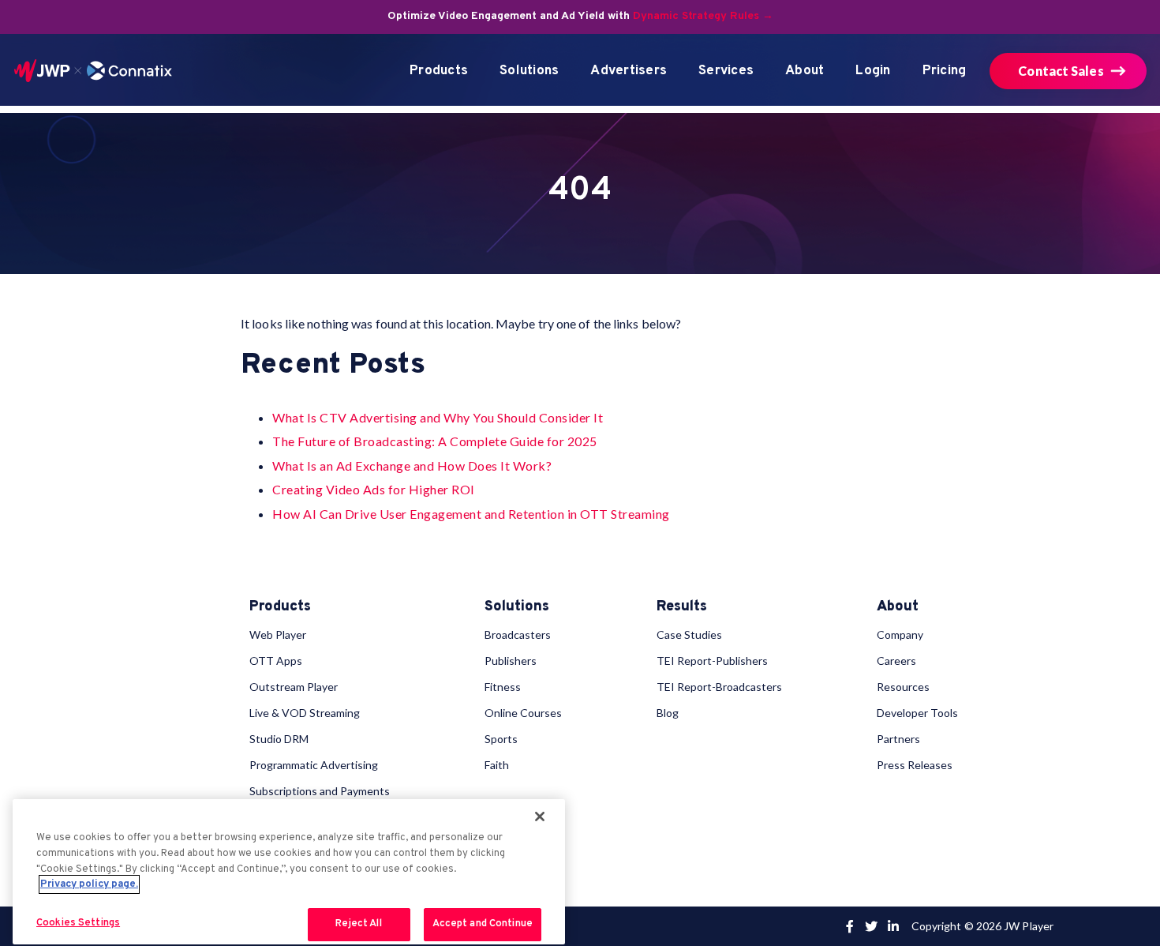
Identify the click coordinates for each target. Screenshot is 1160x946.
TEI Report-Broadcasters (719, 686)
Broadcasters (518, 634)
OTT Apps (275, 660)
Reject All (358, 924)
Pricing (944, 71)
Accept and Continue (482, 924)
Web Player (277, 634)
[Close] (539, 816)
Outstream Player (293, 686)
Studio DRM (279, 738)
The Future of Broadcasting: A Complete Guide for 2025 (434, 441)
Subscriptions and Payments (319, 791)
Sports (501, 738)
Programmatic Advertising (313, 764)
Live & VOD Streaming (304, 712)
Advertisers (628, 71)
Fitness (503, 686)
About (804, 71)
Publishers (511, 660)
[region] (289, 872)
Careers (896, 660)
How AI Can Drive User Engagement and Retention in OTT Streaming (471, 513)
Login (872, 71)
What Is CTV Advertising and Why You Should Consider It (437, 417)
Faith (497, 764)
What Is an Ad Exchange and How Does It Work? (412, 465)
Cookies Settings (78, 923)
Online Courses (523, 712)
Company (900, 634)
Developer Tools (917, 712)
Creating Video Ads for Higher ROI (373, 489)
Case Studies (689, 634)
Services (726, 71)
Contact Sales (1060, 70)
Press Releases (914, 764)
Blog (668, 712)
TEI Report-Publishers (712, 660)
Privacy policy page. (89, 884)
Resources (903, 686)
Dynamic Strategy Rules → (703, 16)
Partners (898, 738)
